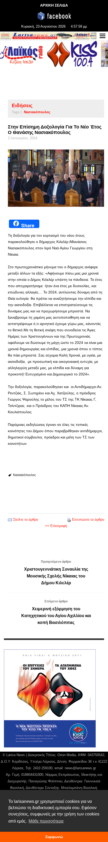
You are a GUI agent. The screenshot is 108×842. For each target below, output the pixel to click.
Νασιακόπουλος (37, 112)
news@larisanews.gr (80, 768)
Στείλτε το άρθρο (25, 519)
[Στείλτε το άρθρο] (10, 519)
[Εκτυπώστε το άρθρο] (69, 519)
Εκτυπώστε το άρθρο (88, 519)
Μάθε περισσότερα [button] (46, 821)
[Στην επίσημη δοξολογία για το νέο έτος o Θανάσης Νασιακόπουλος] (56, 178)
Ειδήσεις (22, 105)
